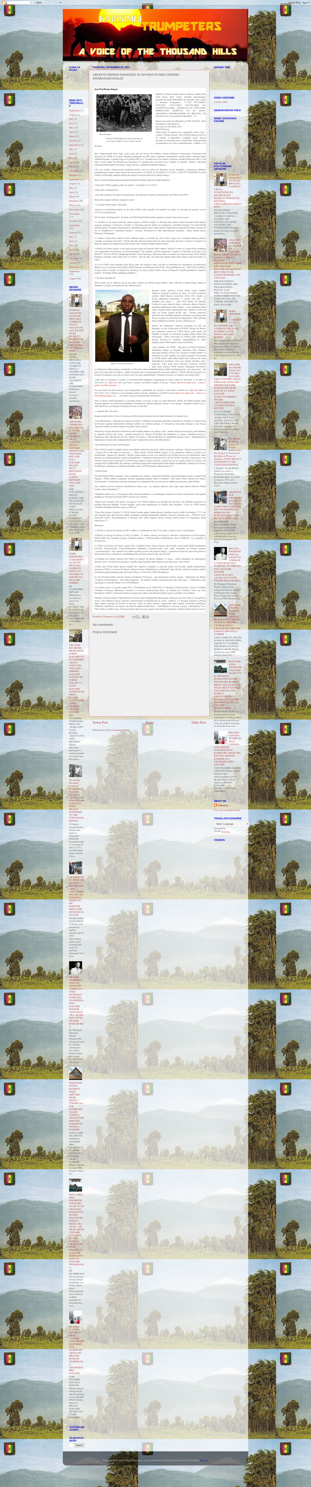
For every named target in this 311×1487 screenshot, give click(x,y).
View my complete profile (227, 810)
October (73, 140)
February (73, 200)
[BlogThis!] (137, 617)
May (71, 127)
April (72, 131)
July (71, 119)
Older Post (199, 722)
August (72, 114)
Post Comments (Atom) (118, 730)
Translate (225, 831)
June (71, 123)
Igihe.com (112, 382)
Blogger (204, 1460)
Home (150, 722)
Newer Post (100, 722)
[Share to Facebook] (144, 617)
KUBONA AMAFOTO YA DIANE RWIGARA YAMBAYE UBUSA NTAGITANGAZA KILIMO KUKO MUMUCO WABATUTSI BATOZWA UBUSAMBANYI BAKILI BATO (76, 330)
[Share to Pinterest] (147, 617)
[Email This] (134, 617)
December (74, 209)
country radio (220, 101)
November (74, 170)
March (72, 136)
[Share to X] (140, 617)
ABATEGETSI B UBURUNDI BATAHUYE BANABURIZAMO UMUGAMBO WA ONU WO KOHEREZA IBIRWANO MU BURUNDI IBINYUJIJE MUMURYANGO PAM (76, 895)
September (74, 110)
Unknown (223, 805)
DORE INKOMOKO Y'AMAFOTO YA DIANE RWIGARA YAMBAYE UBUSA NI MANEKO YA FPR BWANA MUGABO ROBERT (76, 568)
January (73, 205)
